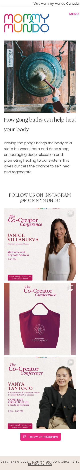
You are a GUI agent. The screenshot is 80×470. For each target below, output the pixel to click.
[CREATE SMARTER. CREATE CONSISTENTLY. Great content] (40, 393)
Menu (74, 13)
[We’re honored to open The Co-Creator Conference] (40, 244)
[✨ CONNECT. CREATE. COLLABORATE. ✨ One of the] (40, 319)
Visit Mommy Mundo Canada (56, 3)
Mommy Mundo (26, 22)
